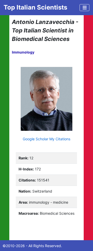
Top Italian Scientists (35, 7)
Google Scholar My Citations (46, 139)
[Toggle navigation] (84, 7)
